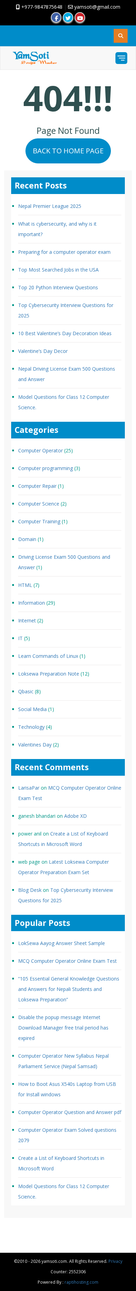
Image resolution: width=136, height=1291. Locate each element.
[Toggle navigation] (121, 58)
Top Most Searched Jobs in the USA (58, 269)
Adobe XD (75, 816)
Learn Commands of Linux (48, 656)
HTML (25, 585)
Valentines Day (35, 744)
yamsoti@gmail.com (96, 6)
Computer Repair (37, 486)
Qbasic (25, 691)
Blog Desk (29, 890)
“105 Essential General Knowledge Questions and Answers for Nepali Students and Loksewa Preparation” (68, 989)
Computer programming (45, 468)
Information (31, 602)
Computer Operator (40, 450)
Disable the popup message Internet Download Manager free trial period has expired (63, 1027)
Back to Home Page (68, 150)
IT (20, 638)
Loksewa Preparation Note (48, 673)
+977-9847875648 (41, 6)
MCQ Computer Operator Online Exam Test (67, 961)
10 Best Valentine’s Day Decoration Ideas (65, 333)
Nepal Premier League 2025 (49, 206)
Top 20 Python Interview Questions (58, 287)
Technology (31, 727)
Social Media (32, 709)
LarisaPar (28, 787)
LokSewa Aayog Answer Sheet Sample (61, 943)
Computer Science (38, 503)
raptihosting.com (81, 1282)
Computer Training (39, 521)
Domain (27, 539)
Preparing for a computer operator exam (64, 252)
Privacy (115, 1261)
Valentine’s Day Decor (43, 351)
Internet (27, 620)
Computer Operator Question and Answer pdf (69, 1112)
